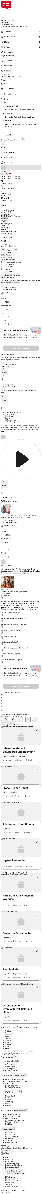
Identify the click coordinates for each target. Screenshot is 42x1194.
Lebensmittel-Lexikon (12, 1116)
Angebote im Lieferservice (14, 1063)
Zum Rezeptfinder (9, 287)
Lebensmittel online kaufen (14, 1079)
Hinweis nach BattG (12, 1167)
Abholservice (9, 1083)
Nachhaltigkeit (10, 1096)
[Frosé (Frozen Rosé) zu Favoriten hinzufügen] (36, 769)
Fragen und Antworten (13, 1114)
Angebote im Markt (12, 1061)
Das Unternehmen (11, 1098)
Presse (7, 1104)
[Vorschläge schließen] (3, 143)
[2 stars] (13, 719)
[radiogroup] (21, 719)
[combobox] (11, 140)
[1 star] (5, 719)
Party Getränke (24, 1027)
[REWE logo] (4, 102)
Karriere (8, 1100)
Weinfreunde (9, 1138)
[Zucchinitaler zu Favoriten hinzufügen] (36, 951)
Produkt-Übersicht (11, 1085)
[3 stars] (20, 719)
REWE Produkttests (12, 1070)
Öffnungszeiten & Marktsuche (15, 1120)
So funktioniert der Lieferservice (16, 1081)
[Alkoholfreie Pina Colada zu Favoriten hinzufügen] (36, 805)
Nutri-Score (9, 1124)
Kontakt (8, 1105)
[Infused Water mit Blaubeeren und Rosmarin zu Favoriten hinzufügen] (36, 730)
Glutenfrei (17, 177)
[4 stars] (28, 719)
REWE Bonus (10, 1065)
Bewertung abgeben (8, 723)
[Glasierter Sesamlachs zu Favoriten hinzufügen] (36, 915)
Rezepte (21, 123)
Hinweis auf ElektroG (12, 1169)
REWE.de (4, 1027)
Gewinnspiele (10, 1069)
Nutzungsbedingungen (13, 1163)
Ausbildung (9, 1102)
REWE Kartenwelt (11, 1137)
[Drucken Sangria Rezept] (3, 174)
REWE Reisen (10, 1133)
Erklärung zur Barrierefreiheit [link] (15, 1173)
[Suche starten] (23, 139)
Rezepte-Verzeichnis (12, 1118)
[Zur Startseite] (8, 13)
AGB (7, 1157)
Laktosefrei (10, 177)
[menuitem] (21, 31)
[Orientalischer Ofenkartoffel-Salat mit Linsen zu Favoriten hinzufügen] (36, 987)
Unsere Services (10, 1067)
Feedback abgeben (21, 348)
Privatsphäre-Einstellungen (14, 1165)
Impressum (9, 1161)
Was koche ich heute (12, 1122)
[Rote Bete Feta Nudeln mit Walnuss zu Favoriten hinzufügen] (36, 877)
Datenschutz (9, 1159)
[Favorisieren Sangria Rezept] (8, 174)
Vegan (3, 177)
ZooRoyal (8, 1140)
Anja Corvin (5, 590)
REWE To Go (10, 1135)
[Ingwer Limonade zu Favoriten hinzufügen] (36, 842)
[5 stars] (35, 719)
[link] (23, 108)
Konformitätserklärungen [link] (13, 1171)
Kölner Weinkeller (11, 1142)
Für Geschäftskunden (12, 1087)
